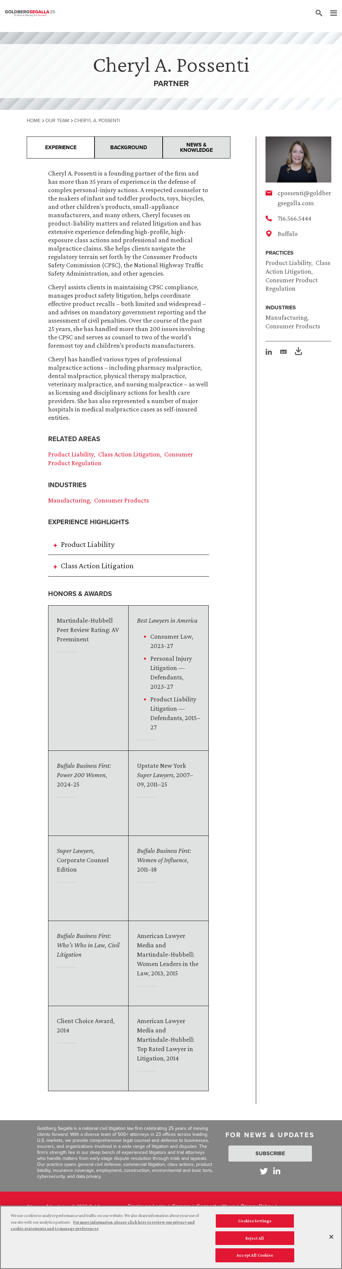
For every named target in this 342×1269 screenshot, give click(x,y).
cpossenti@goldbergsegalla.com (304, 198)
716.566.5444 (294, 218)
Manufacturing (286, 317)
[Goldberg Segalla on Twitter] (264, 1171)
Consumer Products (293, 326)
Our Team (57, 120)
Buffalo (288, 233)
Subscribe (270, 1153)
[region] (171, 1237)
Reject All (254, 1238)
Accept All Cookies (254, 1255)
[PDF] (298, 352)
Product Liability (288, 262)
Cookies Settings (254, 1220)
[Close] (331, 1237)
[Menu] (330, 13)
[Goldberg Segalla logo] (30, 13)
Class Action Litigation (129, 454)
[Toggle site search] (319, 13)
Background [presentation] (128, 147)
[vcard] (283, 351)
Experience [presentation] (60, 147)
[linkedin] (269, 351)
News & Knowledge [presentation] (196, 147)
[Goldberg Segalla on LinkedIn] (276, 1171)
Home (33, 120)
